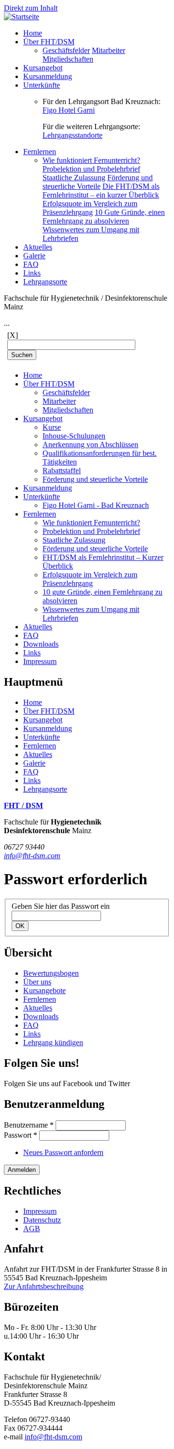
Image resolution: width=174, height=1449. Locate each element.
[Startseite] (21, 17)
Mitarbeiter (108, 50)
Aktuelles (37, 247)
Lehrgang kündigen (53, 1042)
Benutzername (29, 1125)
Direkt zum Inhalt (31, 8)
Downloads (40, 644)
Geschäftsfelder (66, 50)
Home (32, 33)
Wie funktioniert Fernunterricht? (91, 160)
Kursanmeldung (47, 76)
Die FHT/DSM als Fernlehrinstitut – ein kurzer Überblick (101, 190)
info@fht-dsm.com (32, 855)
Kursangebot (42, 68)
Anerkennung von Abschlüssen (90, 444)
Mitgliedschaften (68, 59)
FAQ (31, 264)
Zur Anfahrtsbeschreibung (44, 1286)
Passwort (20, 1135)
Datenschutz (42, 1220)
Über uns (37, 982)
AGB (31, 1228)
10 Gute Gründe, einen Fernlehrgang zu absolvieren (104, 216)
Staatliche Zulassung (74, 177)
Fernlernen (39, 151)
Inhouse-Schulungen (74, 436)
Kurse (52, 427)
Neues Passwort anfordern (63, 1152)
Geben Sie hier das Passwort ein (61, 906)
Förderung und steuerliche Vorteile (98, 181)
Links (32, 273)
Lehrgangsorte (45, 282)
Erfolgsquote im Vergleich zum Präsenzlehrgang (90, 207)
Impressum (40, 661)
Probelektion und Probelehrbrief (91, 169)
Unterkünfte (41, 85)
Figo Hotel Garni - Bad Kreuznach (96, 505)
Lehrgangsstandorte (72, 135)
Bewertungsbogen (51, 973)
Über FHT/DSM (48, 42)
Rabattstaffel (62, 470)
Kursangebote (44, 990)
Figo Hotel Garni (69, 110)
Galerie (34, 256)
